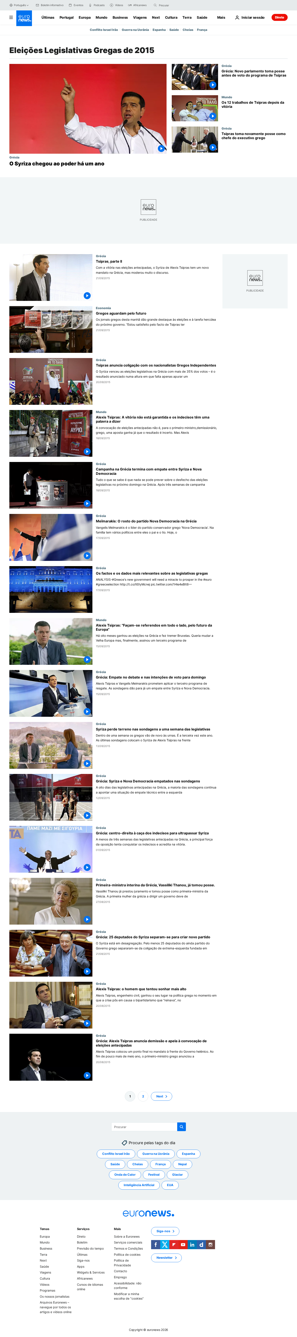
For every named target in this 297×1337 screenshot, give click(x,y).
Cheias (188, 30)
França (202, 30)
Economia (103, 308)
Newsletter (165, 1257)
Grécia (14, 157)
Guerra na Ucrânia (135, 30)
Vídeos (44, 1284)
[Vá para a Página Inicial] (24, 18)
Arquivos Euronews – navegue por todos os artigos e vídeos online (56, 1307)
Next (156, 17)
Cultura (171, 17)
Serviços (83, 1229)
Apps (80, 1266)
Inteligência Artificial (139, 1185)
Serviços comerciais (128, 1242)
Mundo (101, 17)
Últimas (48, 17)
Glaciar (177, 1174)
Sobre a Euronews (127, 1236)
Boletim (82, 1242)
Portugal (66, 17)
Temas (44, 1229)
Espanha (159, 30)
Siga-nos (83, 1260)
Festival (154, 1174)
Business (120, 17)
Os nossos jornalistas (54, 1296)
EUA (170, 1185)
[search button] (155, 5)
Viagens (140, 17)
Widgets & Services (91, 1272)
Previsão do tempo (90, 1248)
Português (20, 5)
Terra (186, 17)
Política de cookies (127, 1254)
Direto (279, 17)
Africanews (85, 1278)
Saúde (202, 17)
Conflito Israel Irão (104, 30)
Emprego (120, 1277)
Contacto (120, 1271)
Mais (117, 1229)
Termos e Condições (128, 1248)
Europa (84, 17)
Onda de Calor (125, 1174)
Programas (47, 1290)
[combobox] (177, 5)
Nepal (182, 1164)
